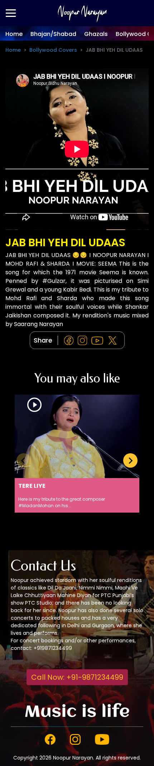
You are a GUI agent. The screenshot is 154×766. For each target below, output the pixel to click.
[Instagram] (84, 340)
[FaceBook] (70, 340)
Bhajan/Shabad (53, 34)
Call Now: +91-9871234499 (77, 677)
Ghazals (96, 34)
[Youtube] (99, 340)
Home (14, 34)
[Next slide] (130, 460)
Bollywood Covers (53, 50)
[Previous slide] (23, 460)
